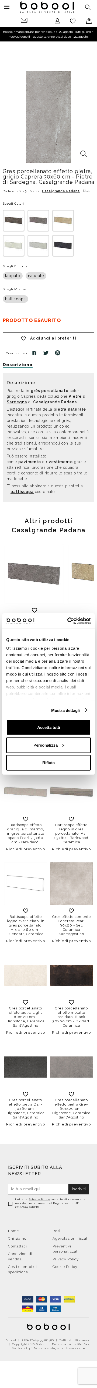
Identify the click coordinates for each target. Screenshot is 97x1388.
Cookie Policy (65, 1267)
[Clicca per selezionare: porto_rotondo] (14, 246)
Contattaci (17, 1246)
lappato (12, 276)
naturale (36, 276)
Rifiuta (48, 762)
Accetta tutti (48, 727)
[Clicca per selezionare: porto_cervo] (63, 221)
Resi (56, 1231)
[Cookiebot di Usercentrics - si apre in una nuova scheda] (68, 620)
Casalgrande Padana (61, 191)
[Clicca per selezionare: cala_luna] (14, 221)
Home (13, 1231)
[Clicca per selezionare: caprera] (38, 221)
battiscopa (15, 299)
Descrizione (18, 364)
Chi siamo (17, 1238)
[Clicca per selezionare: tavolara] (63, 246)
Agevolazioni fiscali (71, 1238)
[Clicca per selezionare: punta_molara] (38, 246)
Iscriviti (79, 1189)
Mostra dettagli (65, 710)
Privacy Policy (39, 1199)
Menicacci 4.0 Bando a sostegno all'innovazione (48, 1348)
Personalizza (45, 745)
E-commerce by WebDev (70, 1344)
